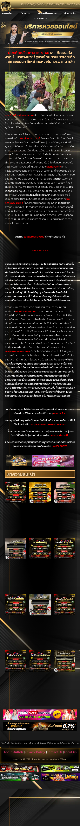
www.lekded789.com (58, 759)
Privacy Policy (34, 752)
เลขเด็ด (7, 13)
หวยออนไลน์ (59, 413)
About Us (70, 752)
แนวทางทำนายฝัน (60, 435)
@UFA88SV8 (60, 446)
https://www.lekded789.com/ (48, 424)
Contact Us (54, 752)
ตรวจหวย (40, 18)
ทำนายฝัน (70, 13)
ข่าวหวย (25, 13)
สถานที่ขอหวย (47, 13)
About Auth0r (13, 752)
